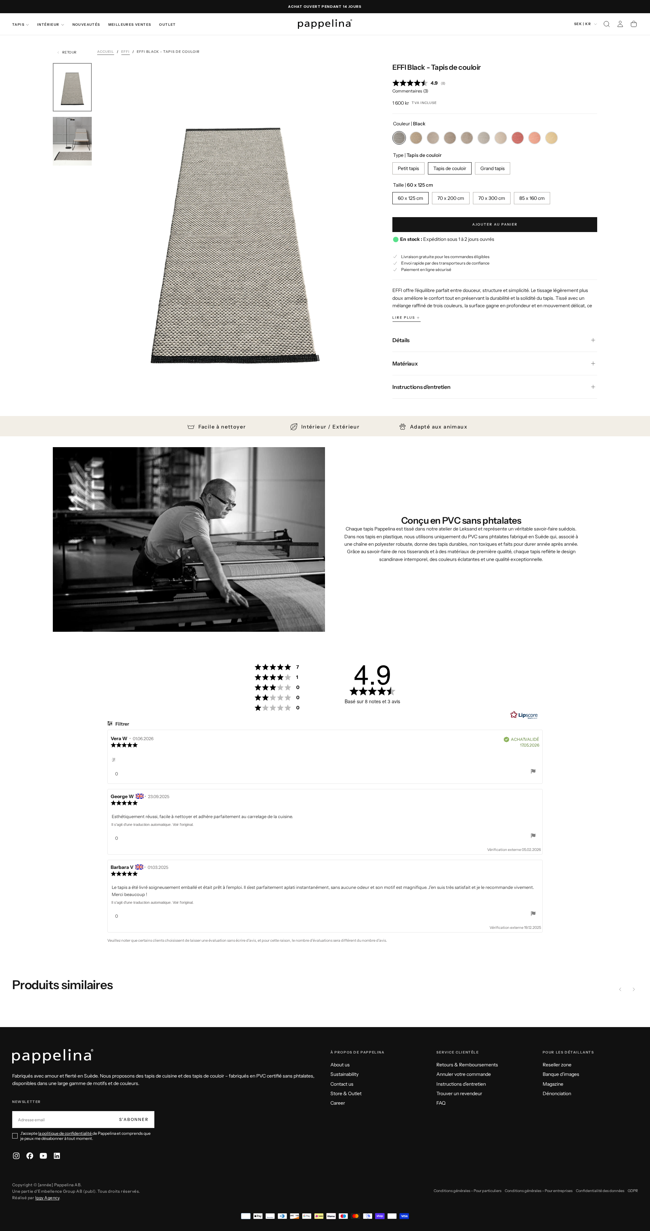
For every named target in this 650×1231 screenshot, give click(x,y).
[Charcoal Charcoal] (433, 138)
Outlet (167, 24)
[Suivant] (634, 989)
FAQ (441, 1103)
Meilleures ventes (129, 24)
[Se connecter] (620, 24)
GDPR (633, 1190)
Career (337, 1103)
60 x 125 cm (410, 198)
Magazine (553, 1084)
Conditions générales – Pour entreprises (538, 1190)
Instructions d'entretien (461, 1084)
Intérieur (48, 24)
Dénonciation (557, 1093)
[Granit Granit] (416, 138)
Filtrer (121, 724)
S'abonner (134, 1119)
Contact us (341, 1084)
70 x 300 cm (491, 198)
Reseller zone (557, 1065)
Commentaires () (410, 90)
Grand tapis (492, 168)
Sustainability (344, 1074)
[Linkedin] (57, 1156)
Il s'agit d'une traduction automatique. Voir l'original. (152, 824)
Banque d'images (561, 1074)
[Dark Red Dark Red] (517, 138)
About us (340, 1065)
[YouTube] (43, 1156)
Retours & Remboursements (467, 1065)
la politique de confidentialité (65, 1133)
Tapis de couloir (449, 168)
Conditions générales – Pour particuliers (467, 1190)
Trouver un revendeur (459, 1093)
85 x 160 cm (532, 198)
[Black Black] (399, 138)
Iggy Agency (47, 1197)
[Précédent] (620, 989)
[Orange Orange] (534, 138)
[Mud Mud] (500, 138)
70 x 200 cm (450, 198)
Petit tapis (408, 168)
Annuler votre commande (463, 1074)
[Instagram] (16, 1156)
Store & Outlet (346, 1093)
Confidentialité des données (600, 1190)
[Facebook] (30, 1156)
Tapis (18, 24)
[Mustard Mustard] (551, 138)
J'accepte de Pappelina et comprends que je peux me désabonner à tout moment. (85, 1136)
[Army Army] (484, 138)
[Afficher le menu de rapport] (533, 772)
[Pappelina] (52, 1056)
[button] (607, 24)
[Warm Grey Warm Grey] (467, 138)
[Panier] (634, 24)
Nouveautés (86, 24)
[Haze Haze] (450, 138)
